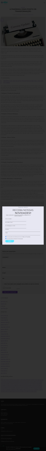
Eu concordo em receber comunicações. (15, 238)
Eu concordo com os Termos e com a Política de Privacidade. (18, 236)
